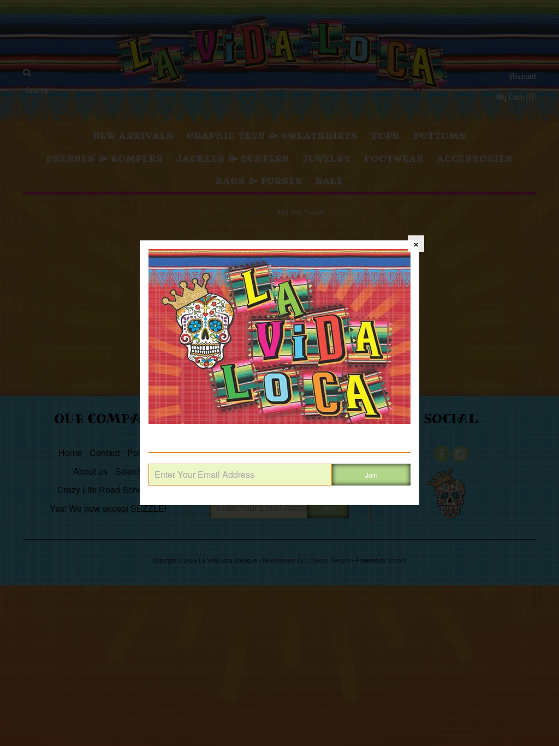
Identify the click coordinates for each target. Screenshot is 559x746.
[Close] (416, 243)
